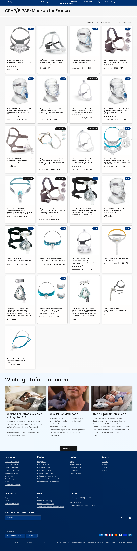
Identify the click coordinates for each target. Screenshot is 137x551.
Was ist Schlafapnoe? (64, 414)
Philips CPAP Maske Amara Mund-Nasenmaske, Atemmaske (116, 209)
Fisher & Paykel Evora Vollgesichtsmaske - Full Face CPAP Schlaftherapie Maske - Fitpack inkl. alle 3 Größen (117, 161)
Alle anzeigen (68, 448)
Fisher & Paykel (75, 465)
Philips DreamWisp (44, 467)
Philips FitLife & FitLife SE (46, 473)
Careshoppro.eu (22, 543)
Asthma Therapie (11, 467)
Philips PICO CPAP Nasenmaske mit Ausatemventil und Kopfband (19, 159)
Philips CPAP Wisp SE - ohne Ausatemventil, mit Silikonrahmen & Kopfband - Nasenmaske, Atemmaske (52, 211)
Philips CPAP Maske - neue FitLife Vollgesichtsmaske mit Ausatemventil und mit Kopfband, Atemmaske (51, 111)
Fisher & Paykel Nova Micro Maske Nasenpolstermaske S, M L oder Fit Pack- (19, 360)
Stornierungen (127, 545)
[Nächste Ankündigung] (133, 3)
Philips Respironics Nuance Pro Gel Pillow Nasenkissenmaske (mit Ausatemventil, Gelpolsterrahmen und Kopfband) (51, 161)
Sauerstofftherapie (12, 473)
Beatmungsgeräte (12, 470)
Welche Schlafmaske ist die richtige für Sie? (24, 415)
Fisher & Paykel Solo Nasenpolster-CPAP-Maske (116, 259)
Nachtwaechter (75, 467)
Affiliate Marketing (12, 504)
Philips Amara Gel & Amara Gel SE (49, 479)
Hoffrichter (74, 470)
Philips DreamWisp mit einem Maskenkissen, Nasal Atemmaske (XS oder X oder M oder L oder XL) (51, 60)
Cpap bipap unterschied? (109, 414)
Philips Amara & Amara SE (47, 476)
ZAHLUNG (105, 462)
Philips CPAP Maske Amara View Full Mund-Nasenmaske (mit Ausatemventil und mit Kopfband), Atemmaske (20, 61)
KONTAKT (105, 467)
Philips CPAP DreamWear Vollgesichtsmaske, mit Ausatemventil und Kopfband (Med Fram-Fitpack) (84, 261)
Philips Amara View (44, 465)
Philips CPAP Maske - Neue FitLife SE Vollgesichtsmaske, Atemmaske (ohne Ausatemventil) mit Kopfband (117, 111)
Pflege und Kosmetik (12, 485)
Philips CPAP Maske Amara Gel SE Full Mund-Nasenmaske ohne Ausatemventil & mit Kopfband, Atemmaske (19, 111)
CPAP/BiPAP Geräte (12, 462)
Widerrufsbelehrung (44, 501)
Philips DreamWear (44, 470)
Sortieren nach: (92, 23)
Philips (72, 462)
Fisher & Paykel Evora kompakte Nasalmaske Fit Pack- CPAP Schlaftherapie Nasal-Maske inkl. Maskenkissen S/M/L (51, 311)
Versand (113, 542)
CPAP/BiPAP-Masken (12, 465)
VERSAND (105, 465)
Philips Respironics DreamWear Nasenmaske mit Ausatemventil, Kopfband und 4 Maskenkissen (83, 110)
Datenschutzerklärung (45, 504)
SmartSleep (9, 476)
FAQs (7, 501)
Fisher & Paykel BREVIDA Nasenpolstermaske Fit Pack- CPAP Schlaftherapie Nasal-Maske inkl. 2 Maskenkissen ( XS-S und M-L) (19, 211)
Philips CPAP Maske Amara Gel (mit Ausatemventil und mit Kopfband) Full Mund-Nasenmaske (84, 60)
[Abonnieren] (39, 517)
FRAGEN (104, 470)
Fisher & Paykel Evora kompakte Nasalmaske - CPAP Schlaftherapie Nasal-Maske (52, 260)
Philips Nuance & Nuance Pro (48, 482)
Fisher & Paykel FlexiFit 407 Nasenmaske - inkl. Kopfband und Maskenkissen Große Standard (84, 210)
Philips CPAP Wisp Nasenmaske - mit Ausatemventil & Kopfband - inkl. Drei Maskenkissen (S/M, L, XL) (116, 60)
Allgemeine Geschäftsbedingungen (50, 507)
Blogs (7, 498)
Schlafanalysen (11, 479)
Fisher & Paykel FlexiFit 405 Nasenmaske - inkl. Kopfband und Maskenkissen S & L (19, 260)
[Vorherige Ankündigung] (4, 3)
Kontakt (129, 542)
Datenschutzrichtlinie (78, 542)
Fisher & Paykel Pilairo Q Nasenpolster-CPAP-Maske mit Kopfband (115, 310)
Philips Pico (41, 462)
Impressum (41, 498)
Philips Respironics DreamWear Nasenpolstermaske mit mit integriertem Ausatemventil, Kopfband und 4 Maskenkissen (83, 161)
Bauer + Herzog (75, 473)
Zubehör (8, 482)
